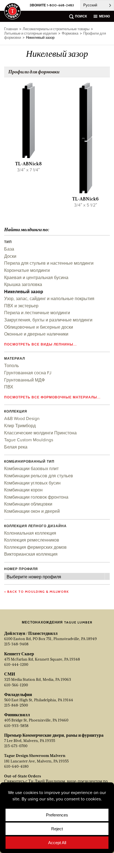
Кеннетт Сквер (19, 654)
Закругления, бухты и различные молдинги (48, 319)
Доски (10, 256)
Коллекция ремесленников (31, 540)
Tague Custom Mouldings (28, 439)
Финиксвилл (17, 715)
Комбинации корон (23, 489)
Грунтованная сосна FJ (27, 372)
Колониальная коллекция (30, 533)
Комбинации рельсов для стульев (38, 475)
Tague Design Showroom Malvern (34, 755)
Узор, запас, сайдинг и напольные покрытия (49, 298)
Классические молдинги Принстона (40, 432)
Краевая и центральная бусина (36, 277)
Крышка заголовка (23, 284)
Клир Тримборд (20, 425)
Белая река (15, 447)
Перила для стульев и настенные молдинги (49, 263)
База (9, 249)
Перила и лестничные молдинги (37, 312)
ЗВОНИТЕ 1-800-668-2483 (52, 5)
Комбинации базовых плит (31, 468)
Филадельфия (18, 694)
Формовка (70, 33)
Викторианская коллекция (31, 554)
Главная (11, 29)
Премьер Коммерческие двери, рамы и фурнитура (53, 735)
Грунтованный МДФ (24, 380)
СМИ (9, 674)
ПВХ (8, 386)
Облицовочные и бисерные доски (38, 327)
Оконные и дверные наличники (36, 334)
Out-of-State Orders (22, 776)
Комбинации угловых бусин (32, 483)
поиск (81, 16)
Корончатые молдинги (27, 270)
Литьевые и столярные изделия (30, 33)
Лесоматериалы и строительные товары (56, 29)
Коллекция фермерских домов (35, 547)
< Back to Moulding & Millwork (36, 591)
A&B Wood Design (22, 418)
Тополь (11, 365)
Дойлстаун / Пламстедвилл (31, 633)
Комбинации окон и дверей (32, 511)
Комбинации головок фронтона (36, 497)
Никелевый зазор (23, 291)
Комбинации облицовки (28, 504)
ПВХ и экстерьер (21, 305)
